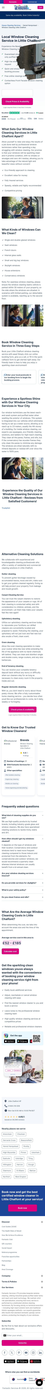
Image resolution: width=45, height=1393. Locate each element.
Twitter (12, 1352)
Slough (31, 1164)
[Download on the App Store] (9, 1041)
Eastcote (6, 1158)
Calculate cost (10, 951)
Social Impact (7, 1248)
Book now (22, 1208)
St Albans (20, 1170)
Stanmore (7, 1170)
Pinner (23, 1152)
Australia (20, 1379)
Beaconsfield (26, 1140)
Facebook (4, 1352)
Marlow (33, 1170)
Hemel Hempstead (10, 1146)
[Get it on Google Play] (22, 1041)
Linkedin (40, 1352)
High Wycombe (9, 1152)
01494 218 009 (14, 1106)
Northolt (6, 1177)
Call (40, 7)
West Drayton (20, 1177)
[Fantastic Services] (22, 7)
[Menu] (4, 7)
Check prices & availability (22, 709)
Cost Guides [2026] (9, 1227)
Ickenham (35, 1152)
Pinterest (19, 1352)
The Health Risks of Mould (11, 1231)
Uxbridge (19, 1158)
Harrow (20, 1164)
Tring (30, 1158)
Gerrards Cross (9, 1140)
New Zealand (32, 1379)
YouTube (26, 1352)
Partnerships (6, 1261)
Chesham (21, 1134)
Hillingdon (7, 1164)
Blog (3, 1265)
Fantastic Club (7, 1239)
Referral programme (9, 1252)
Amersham (7, 1134)
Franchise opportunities (10, 1257)
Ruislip (26, 1146)
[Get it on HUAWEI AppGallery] (35, 1361)
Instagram (33, 1352)
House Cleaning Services (11, 25)
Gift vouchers (7, 1244)
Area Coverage (7, 1269)
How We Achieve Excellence (12, 1235)
